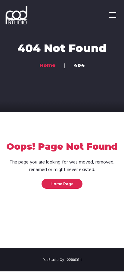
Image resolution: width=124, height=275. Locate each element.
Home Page (62, 184)
